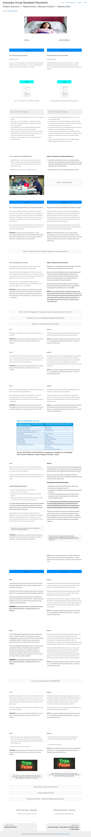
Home (62, 2)
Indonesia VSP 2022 (12, 11)
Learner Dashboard (71, 2)
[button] (26, 50)
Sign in (79, 2)
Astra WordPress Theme (63, 834)
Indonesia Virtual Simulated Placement (25, 2)
